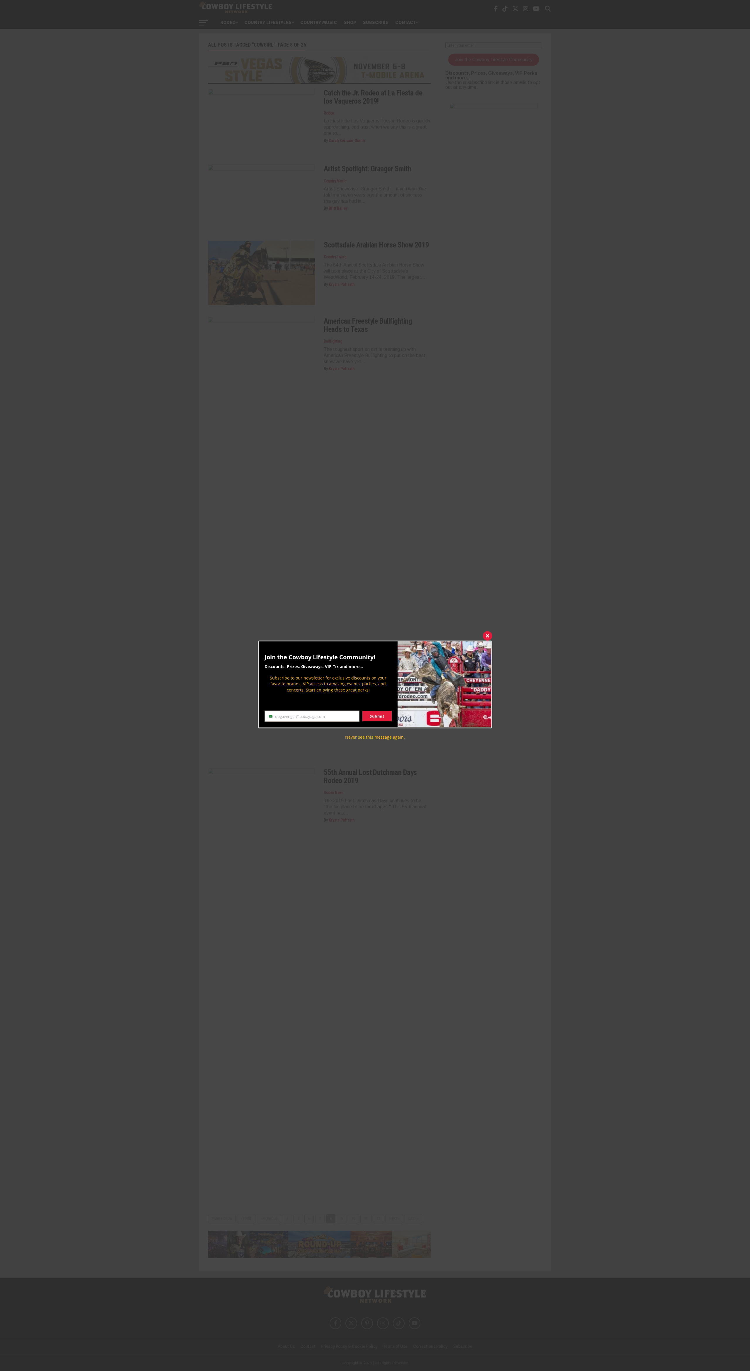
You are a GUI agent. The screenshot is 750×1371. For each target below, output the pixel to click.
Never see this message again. (375, 737)
